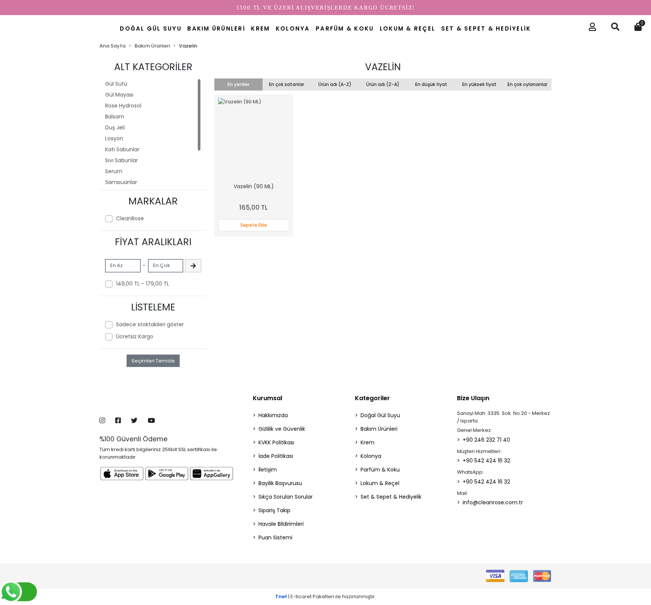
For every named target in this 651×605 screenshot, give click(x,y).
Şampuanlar (121, 182)
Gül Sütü (116, 84)
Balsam (114, 116)
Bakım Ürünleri (379, 429)
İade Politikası (275, 456)
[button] (590, 28)
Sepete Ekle (253, 225)
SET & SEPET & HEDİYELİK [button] (486, 28)
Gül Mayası (119, 94)
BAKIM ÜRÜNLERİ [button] (216, 28)
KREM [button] (260, 28)
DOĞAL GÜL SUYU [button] (151, 28)
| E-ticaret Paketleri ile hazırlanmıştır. (325, 596)
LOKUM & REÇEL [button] (407, 28)
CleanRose (130, 218)
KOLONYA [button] (293, 28)
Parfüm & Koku (380, 469)
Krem (367, 442)
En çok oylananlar (527, 84)
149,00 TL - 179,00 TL (142, 283)
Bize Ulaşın (473, 398)
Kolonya (371, 456)
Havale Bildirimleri (281, 524)
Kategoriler (372, 398)
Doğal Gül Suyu (380, 415)
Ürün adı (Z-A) (382, 84)
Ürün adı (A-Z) (334, 84)
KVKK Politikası (276, 442)
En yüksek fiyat (479, 84)
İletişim (267, 469)
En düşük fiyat (431, 84)
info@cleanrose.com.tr (493, 502)
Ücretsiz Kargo (134, 336)
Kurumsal (267, 398)
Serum (113, 171)
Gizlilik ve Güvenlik (281, 429)
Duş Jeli (115, 127)
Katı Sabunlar (122, 149)
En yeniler (238, 84)
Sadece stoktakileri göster (150, 324)
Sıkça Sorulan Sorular (285, 497)
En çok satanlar (286, 84)
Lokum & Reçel (380, 483)
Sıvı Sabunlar (121, 160)
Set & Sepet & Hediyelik (391, 497)
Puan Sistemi (275, 537)
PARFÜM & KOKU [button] (345, 28)
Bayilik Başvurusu (280, 483)
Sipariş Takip (274, 510)
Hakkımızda (273, 415)
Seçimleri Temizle (153, 360)
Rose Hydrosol (123, 105)
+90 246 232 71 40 (486, 440)
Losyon (114, 138)
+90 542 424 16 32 (486, 460)
